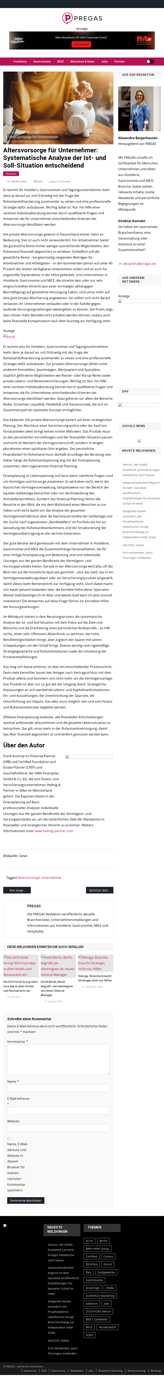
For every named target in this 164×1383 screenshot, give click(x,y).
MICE (60, 61)
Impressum (30, 1370)
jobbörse (92, 1303)
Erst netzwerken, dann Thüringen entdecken (138, 555)
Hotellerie (20, 61)
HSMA (110, 1288)
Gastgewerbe (106, 1272)
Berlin (103, 1241)
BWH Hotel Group (97, 1248)
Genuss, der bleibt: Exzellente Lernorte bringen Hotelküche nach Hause (141, 470)
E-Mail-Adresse (18, 1101)
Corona (108, 1256)
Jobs (104, 61)
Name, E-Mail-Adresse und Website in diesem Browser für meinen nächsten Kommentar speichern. (17, 1167)
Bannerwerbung (137, 1370)
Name (13, 1081)
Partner (119, 61)
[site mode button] (150, 62)
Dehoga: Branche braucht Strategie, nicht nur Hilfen (95, 978)
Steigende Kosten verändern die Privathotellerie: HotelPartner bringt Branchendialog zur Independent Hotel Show (139, 524)
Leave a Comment (60, 181)
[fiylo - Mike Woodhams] (82, 40)
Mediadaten (77, 1370)
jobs (106, 1303)
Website (13, 1121)
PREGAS (38, 181)
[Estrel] (9, 336)
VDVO (89, 1335)
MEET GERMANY (97, 1319)
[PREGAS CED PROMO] (139, 341)
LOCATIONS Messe (98, 1311)
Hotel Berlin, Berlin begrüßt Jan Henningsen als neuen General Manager (57, 988)
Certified (91, 1256)
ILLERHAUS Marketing (100, 1296)
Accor (89, 1241)
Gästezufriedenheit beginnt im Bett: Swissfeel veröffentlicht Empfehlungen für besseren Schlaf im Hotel (141, 493)
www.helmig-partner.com (54, 831)
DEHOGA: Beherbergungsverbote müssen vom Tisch (101, 890)
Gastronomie (42, 61)
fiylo (88, 1272)
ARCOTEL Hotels (133, 545)
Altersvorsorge (29, 877)
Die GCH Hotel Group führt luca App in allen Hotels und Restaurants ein (20, 986)
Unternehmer (51, 877)
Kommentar (17, 1041)
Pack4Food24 (107, 1327)
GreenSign (93, 1288)
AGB (43, 1370)
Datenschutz (58, 1370)
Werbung (156, 1370)
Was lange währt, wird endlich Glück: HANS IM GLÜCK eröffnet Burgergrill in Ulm (20, 890)
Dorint (108, 1264)
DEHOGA (91, 1264)
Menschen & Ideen (82, 61)
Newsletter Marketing (110, 1370)
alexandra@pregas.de (139, 263)
